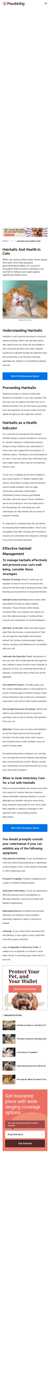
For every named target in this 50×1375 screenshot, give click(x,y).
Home (5, 241)
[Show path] (12, 241)
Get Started (25, 1143)
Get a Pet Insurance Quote (25, 376)
